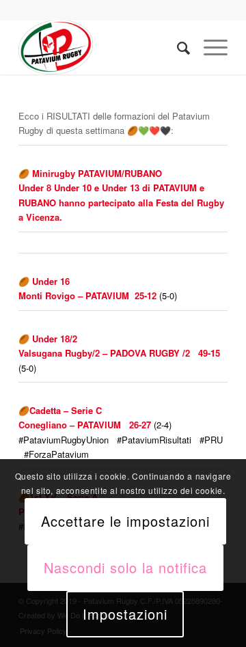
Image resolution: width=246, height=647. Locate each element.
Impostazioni (125, 614)
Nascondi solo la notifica (125, 567)
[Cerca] (176, 47)
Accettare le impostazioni (125, 521)
